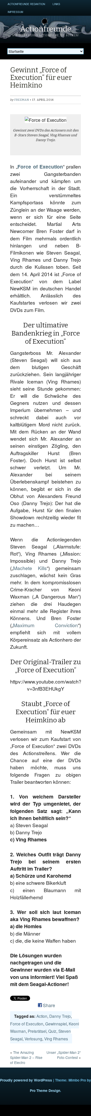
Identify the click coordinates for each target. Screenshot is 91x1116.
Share (49, 1005)
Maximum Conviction (45, 625)
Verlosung (33, 1038)
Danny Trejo (60, 1016)
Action (41, 1016)
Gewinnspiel (56, 1023)
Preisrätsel (37, 1031)
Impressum (15, 12)
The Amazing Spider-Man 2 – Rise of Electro (26, 1057)
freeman (21, 100)
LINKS (56, 4)
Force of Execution (40, 166)
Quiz (52, 1031)
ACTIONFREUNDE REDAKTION (26, 4)
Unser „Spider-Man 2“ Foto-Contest (64, 1055)
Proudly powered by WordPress (26, 1080)
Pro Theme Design (45, 1090)
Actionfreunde (45, 29)
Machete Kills (30, 568)
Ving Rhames (56, 1038)
